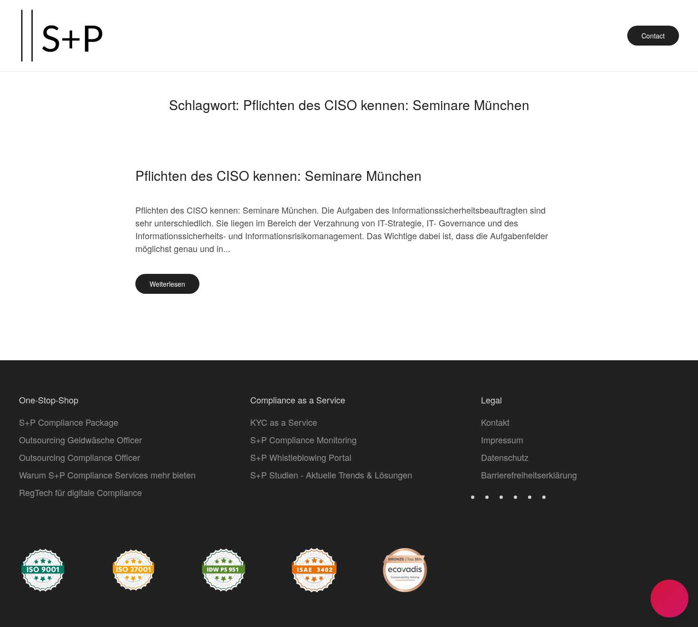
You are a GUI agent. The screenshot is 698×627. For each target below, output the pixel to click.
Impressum (502, 439)
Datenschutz (504, 457)
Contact (653, 35)
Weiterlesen (167, 284)
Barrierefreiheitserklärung (529, 474)
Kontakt (495, 422)
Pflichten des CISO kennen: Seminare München (278, 175)
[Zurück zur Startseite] (61, 35)
